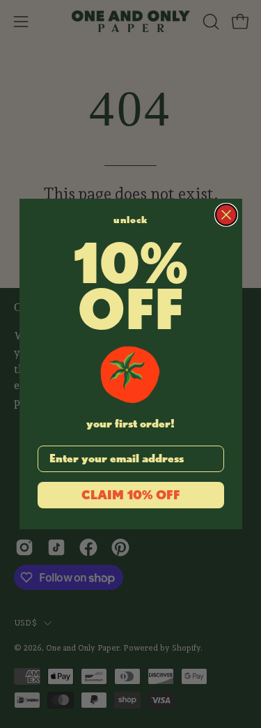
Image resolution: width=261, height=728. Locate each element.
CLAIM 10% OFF (130, 494)
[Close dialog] (226, 214)
